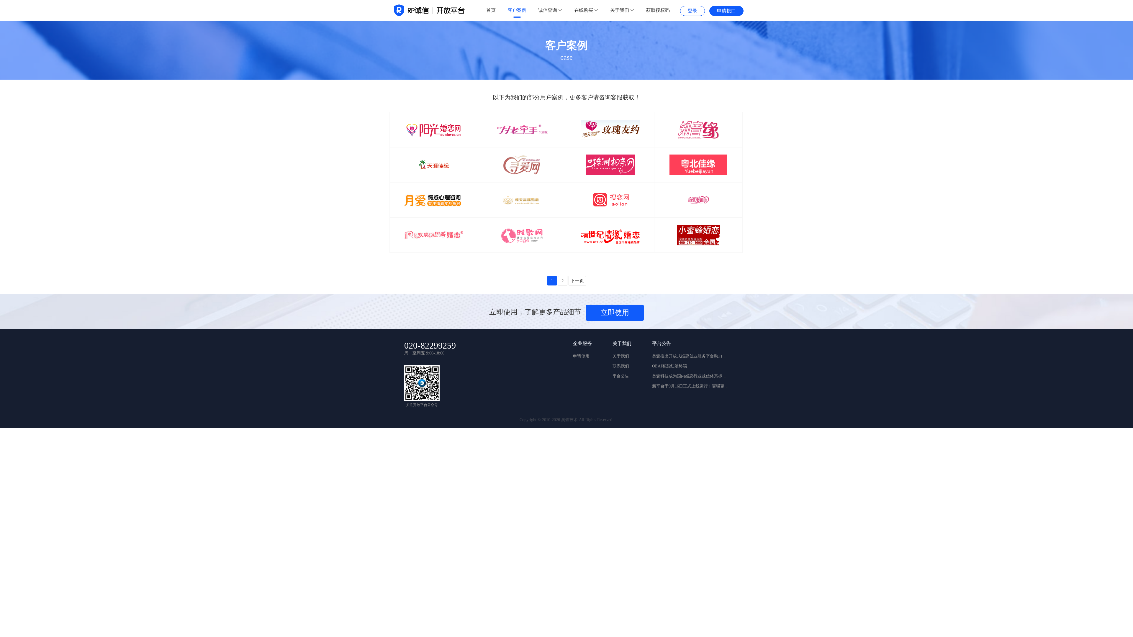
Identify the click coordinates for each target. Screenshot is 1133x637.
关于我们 (620, 10)
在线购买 (584, 10)
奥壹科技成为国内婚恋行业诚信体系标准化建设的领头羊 (703, 376)
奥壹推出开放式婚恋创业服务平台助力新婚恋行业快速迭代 (705, 356)
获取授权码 (658, 10)
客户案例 (516, 10)
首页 (491, 10)
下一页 (577, 280)
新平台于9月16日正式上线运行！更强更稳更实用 (696, 386)
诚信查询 (548, 10)
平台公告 (621, 376)
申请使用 (581, 356)
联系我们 (621, 366)
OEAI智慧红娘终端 (669, 366)
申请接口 (726, 10)
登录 (692, 10)
